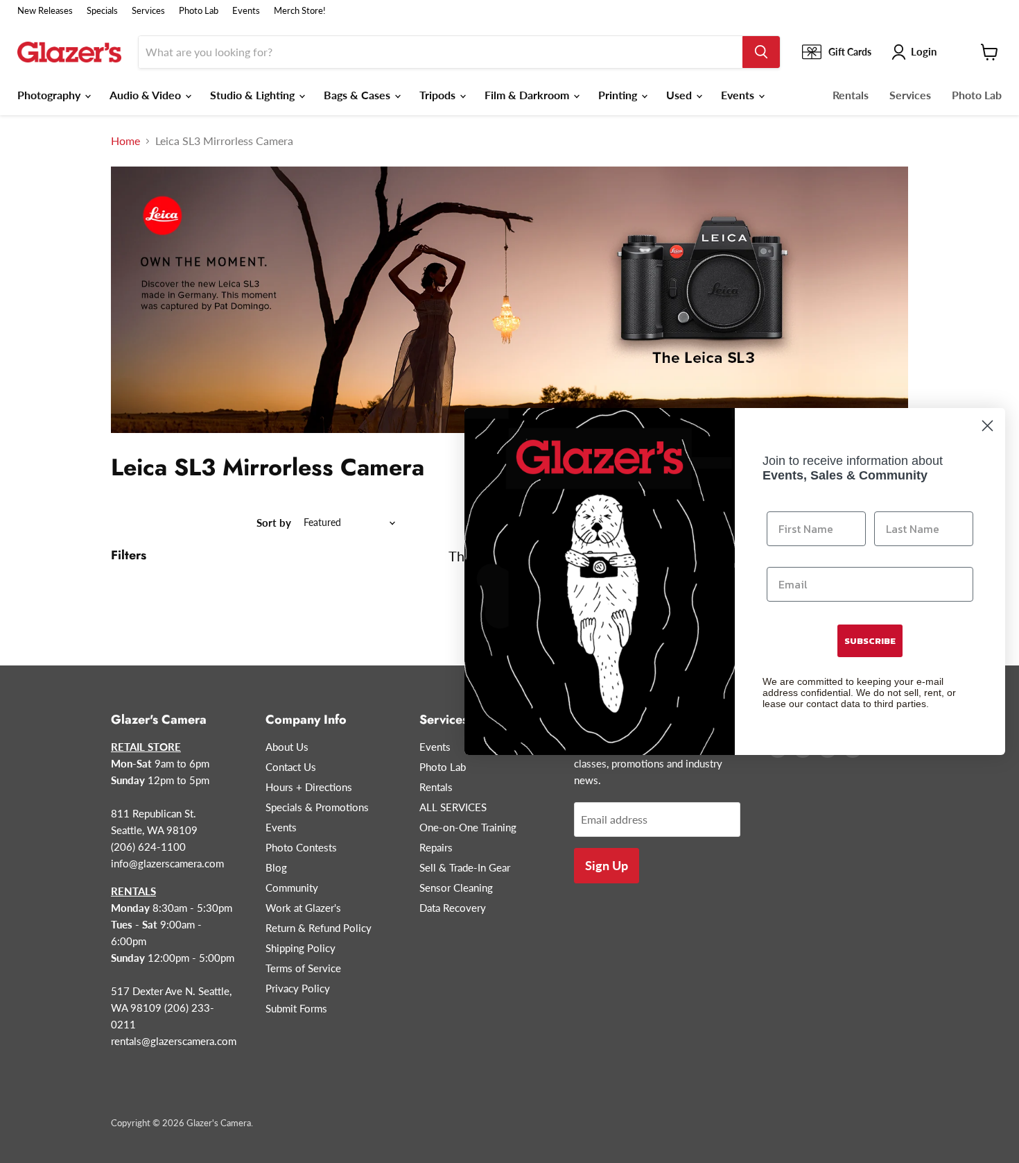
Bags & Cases (358, 94)
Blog (276, 867)
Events (246, 11)
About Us (286, 746)
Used (680, 94)
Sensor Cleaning (456, 887)
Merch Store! (300, 11)
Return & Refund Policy (318, 928)
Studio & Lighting (253, 94)
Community (291, 887)
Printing (619, 94)
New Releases (45, 11)
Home (125, 141)
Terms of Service (303, 968)
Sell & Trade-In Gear (464, 867)
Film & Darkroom (528, 94)
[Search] (761, 52)
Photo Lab (198, 11)
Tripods (438, 94)
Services (148, 11)
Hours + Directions (308, 787)
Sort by (273, 523)
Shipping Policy (300, 948)
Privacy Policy (297, 988)
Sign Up (606, 865)
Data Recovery (452, 907)
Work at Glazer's (303, 907)
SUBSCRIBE (870, 640)
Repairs (436, 847)
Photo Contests (301, 847)
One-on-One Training (467, 827)
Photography (50, 94)
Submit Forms (296, 1008)
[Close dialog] (987, 426)
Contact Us (290, 767)
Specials (102, 11)
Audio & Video (147, 94)
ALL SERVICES (453, 807)
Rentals (851, 94)
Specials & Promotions (317, 807)
